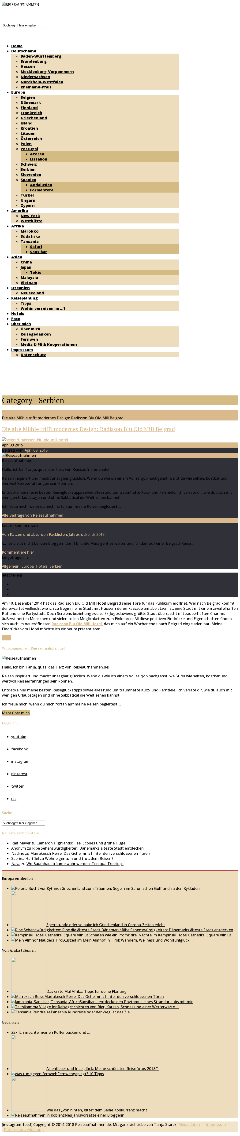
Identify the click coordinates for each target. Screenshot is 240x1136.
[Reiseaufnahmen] (20, 4)
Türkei (27, 195)
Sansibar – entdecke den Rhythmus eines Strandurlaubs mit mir (136, 1001)
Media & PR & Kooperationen (49, 344)
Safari (36, 246)
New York (30, 215)
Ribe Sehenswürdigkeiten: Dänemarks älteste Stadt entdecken (88, 848)
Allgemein (10, 566)
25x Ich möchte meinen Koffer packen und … (50, 1032)
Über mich (21, 323)
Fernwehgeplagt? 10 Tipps (80, 1073)
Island (27, 123)
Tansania (30, 241)
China (26, 262)
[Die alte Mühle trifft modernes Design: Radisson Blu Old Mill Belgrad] (35, 439)
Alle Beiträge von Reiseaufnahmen (32, 515)
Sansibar (38, 251)
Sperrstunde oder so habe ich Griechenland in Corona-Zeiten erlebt (105, 924)
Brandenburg (34, 61)
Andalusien (41, 184)
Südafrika (30, 236)
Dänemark (31, 102)
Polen (26, 143)
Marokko (30, 231)
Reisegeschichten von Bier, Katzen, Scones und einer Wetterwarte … (118, 1006)
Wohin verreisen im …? (43, 308)
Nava (15, 863)
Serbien (28, 169)
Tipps (26, 303)
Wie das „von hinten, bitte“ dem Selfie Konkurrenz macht (96, 1110)
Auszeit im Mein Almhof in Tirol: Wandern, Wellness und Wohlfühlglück (126, 940)
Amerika (19, 210)
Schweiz (29, 164)
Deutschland (23, 51)
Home (16, 45)
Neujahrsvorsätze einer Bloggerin (94, 1115)
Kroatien (29, 128)
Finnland (29, 107)
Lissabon (38, 159)
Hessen (28, 66)
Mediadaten (189, 1124)
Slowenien (31, 174)
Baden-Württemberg (41, 56)
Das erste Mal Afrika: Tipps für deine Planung (86, 991)
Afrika (17, 226)
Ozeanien (20, 287)
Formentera (41, 190)
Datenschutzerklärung (24, 1129)
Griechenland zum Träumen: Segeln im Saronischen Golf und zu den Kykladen (130, 888)
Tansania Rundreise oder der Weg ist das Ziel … (92, 1012)
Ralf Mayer (20, 843)
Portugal (29, 148)
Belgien (28, 97)
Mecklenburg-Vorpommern (47, 71)
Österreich (31, 138)
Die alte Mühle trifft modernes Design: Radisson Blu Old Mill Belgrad (88, 429)
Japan (26, 267)
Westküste (31, 220)
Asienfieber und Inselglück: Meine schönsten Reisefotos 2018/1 (102, 1068)
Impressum (22, 349)
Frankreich (31, 112)
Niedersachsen (35, 76)
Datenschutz (33, 354)
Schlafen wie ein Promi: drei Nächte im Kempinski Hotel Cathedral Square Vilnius (160, 935)
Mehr (6, 637)
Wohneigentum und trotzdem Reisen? (79, 858)
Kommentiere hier (18, 552)
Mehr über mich (16, 713)
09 (35, 450)
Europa (18, 92)
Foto (15, 318)
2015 (43, 450)
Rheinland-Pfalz (36, 87)
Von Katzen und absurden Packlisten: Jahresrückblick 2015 (53, 534)
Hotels (17, 313)
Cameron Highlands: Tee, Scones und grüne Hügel (81, 843)
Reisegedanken (36, 334)
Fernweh (29, 339)
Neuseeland (32, 293)
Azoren (37, 154)
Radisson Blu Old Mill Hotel (77, 623)
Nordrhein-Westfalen (42, 81)
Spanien (28, 179)
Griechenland (34, 118)
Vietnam (29, 282)
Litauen (28, 133)
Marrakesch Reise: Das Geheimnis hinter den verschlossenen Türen (90, 853)
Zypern (28, 205)
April (28, 450)
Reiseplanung (24, 298)
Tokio (35, 272)
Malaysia (29, 277)
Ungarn (28, 200)
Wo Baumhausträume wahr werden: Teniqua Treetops (75, 863)
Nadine (17, 853)
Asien (16, 256)
